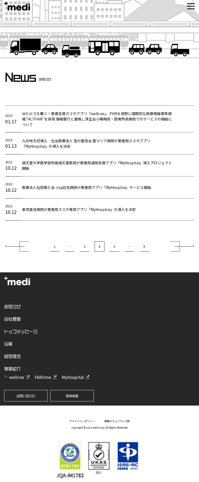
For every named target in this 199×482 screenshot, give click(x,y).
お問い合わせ (26, 396)
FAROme (43, 377)
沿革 (8, 344)
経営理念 (12, 356)
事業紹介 (12, 369)
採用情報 (72, 396)
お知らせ (12, 306)
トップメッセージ (20, 331)
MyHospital (73, 377)
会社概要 (12, 319)
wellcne (16, 377)
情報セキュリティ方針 (117, 421)
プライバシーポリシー (82, 421)
